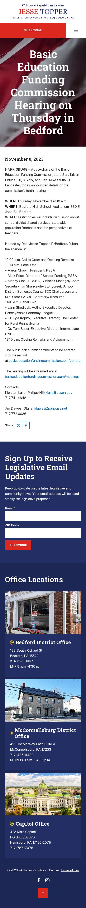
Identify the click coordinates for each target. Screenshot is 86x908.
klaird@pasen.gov (59, 392)
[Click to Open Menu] (76, 30)
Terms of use (70, 870)
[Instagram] (47, 881)
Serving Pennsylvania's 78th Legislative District (43, 11)
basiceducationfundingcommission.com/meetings (42, 376)
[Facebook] (26, 425)
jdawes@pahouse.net (50, 408)
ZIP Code (12, 525)
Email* (10, 508)
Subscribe (33, 30)
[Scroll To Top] (43, 893)
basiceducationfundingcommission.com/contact (45, 361)
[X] (18, 425)
